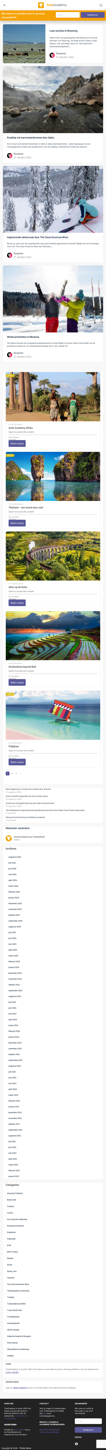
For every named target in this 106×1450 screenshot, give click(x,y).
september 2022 (15, 1130)
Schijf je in (88, 1430)
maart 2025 (13, 956)
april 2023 (12, 1089)
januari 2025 (13, 967)
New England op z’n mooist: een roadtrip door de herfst (28, 789)
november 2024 (15, 979)
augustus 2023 (14, 1066)
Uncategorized (13, 1323)
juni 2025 (12, 938)
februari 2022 (14, 1170)
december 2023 (15, 1043)
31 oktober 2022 (65, 57)
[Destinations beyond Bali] (53, 635)
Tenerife (10, 1278)
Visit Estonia (12, 1343)
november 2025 (15, 909)
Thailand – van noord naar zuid (26, 507)
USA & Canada (13, 1330)
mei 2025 (12, 944)
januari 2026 (13, 898)
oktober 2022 (14, 1124)
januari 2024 (13, 1037)
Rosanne (61, 53)
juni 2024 (12, 1008)
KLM (9, 1245)
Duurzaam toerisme (15, 1226)
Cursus (10, 1213)
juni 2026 (12, 869)
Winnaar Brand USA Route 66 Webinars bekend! (25, 817)
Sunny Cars (12, 1271)
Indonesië (11, 1239)
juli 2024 (12, 1002)
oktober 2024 (14, 985)
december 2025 (15, 903)
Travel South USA (14, 1310)
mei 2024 (12, 1014)
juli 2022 (12, 1141)
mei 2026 (12, 874)
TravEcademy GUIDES (16, 1304)
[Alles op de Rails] (53, 556)
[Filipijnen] (53, 715)
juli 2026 (12, 863)
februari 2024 (14, 1031)
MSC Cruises (12, 1252)
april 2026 (12, 880)
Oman (9, 1265)
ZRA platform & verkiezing (18, 1349)
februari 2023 (14, 1101)
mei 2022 (12, 1153)
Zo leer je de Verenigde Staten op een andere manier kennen (30, 803)
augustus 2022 (14, 1136)
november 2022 (15, 1118)
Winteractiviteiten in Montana (23, 336)
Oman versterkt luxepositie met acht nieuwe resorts (27, 796)
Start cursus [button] (17, 443)
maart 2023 (13, 1095)
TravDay (10, 1297)
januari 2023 (13, 1107)
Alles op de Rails (18, 587)
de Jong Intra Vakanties (17, 1219)
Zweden (10, 1356)
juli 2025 (12, 932)
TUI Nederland (13, 1317)
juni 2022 (12, 1147)
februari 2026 (14, 892)
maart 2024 (13, 1025)
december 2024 (15, 973)
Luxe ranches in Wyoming (63, 30)
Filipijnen (14, 746)
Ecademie (11, 1232)
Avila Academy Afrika (21, 427)
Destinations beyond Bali (22, 666)
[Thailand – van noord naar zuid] (53, 476)
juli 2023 (12, 1072)
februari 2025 (14, 961)
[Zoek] (101, 5)
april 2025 (12, 950)
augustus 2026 (14, 857)
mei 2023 (12, 1083)
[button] (102, 13)
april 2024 (12, 1019)
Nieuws (10, 1258)
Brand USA (11, 1200)
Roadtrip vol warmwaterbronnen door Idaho (30, 137)
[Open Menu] (4, 5)
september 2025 (15, 921)
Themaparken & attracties (18, 1291)
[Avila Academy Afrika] (53, 396)
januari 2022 (13, 1176)
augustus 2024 (14, 996)
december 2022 (15, 1112)
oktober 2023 (14, 1054)
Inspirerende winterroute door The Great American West (37, 237)
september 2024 (15, 990)
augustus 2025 (14, 927)
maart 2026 (13, 886)
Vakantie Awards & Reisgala (19, 1336)
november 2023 (15, 1048)
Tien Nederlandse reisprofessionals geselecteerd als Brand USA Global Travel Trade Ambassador (45, 810)
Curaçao (10, 1206)
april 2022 (12, 1159)
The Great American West (18, 1284)
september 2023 (15, 1060)
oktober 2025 (14, 915)
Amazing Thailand (15, 1193)
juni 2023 (12, 1078)
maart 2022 (13, 1165)
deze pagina (19, 1430)
